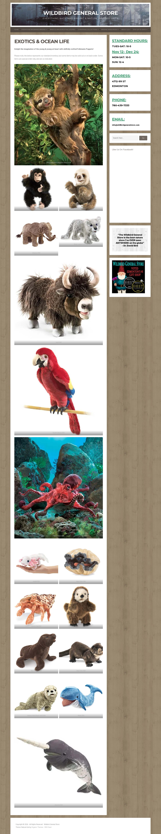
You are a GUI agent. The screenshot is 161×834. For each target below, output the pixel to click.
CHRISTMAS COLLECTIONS (87, 29)
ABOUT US (125, 29)
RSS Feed (48, 827)
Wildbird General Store (80, 13)
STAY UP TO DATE (139, 29)
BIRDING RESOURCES (109, 29)
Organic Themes (37, 827)
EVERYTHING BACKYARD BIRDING (34, 29)
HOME (16, 29)
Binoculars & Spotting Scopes (62, 29)
